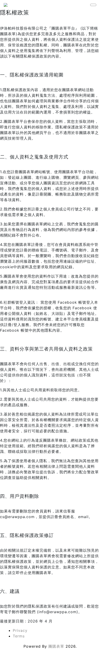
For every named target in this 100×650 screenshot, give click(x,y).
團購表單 (56, 646)
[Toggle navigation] (93, 5)
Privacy (20, 630)
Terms (19, 636)
